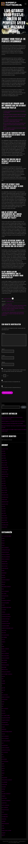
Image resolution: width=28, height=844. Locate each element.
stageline (3, 796)
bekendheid (20, 305)
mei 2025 (4, 483)
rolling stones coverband (7, 779)
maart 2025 (4, 488)
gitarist (5, 306)
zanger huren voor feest (6, 830)
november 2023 (5, 524)
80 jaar (3, 542)
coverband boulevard (6, 616)
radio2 (3, 770)
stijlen (5, 309)
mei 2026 (4, 455)
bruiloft (3, 605)
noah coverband (5, 736)
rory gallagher (4, 782)
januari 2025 (4, 492)
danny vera (4, 630)
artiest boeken (4, 561)
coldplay (3, 612)
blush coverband (5, 591)
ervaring (24, 305)
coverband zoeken (5, 625)
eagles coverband (5, 648)
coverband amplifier (6, 614)
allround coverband (6, 556)
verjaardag (4, 818)
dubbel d (3, 641)
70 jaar (3, 540)
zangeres (3, 832)
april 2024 (4, 513)
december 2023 (5, 522)
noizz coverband (5, 738)
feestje (3, 306)
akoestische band (5, 552)
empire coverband (5, 658)
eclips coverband (5, 653)
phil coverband (5, 752)
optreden (16, 308)
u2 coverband (4, 814)
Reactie (3, 333)
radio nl (3, 768)
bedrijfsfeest (4, 572)
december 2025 (5, 467)
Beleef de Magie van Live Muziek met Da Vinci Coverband (13, 421)
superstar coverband (6, 800)
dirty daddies (4, 637)
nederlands (4, 729)
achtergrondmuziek (6, 549)
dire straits (4, 632)
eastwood (4, 651)
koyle (3, 704)
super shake (4, 798)
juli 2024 (3, 506)
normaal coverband (6, 740)
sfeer (2, 309)
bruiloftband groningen (6, 607)
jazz (2, 692)
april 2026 (4, 458)
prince (3, 756)
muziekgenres (8, 308)
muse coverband (5, 724)
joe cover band (5, 694)
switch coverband (5, 805)
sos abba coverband (6, 793)
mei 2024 (4, 510)
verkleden (3, 821)
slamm (3, 791)
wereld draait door (5, 823)
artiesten (15, 305)
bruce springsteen (5, 602)
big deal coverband (6, 579)
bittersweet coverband (6, 586)
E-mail (3, 355)
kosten (3, 701)
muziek (3, 308)
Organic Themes (17, 842)
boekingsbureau (5, 595)
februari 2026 (4, 462)
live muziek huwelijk (6, 715)
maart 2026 (4, 460)
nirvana (3, 733)
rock (3, 775)
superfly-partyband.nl (14, 4)
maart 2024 (4, 515)
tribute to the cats (5, 809)
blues (3, 588)
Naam (3, 349)
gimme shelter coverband (7, 674)
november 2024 (5, 497)
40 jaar (3, 538)
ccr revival (4, 609)
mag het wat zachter (6, 717)
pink (2, 754)
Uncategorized (9, 304)
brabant (3, 598)
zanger (3, 828)
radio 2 (3, 766)
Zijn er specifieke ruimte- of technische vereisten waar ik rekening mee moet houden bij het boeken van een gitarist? (14, 125)
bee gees (3, 575)
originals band (5, 745)
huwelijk (3, 680)
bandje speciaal (5, 568)
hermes (3, 676)
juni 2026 (4, 453)
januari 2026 (4, 464)
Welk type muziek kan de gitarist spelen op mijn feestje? (15, 114)
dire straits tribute (5, 634)
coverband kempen (6, 618)
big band (3, 577)
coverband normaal (6, 623)
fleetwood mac (5, 669)
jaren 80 (3, 687)
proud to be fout (5, 761)
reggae (3, 772)
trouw (3, 812)
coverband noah (5, 621)
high (2, 678)
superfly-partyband (7, 298)
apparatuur (11, 305)
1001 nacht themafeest (6, 536)
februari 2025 (4, 490)
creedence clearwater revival (7, 628)
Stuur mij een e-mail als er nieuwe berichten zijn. (11, 387)
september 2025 (5, 474)
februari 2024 (4, 517)
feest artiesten (4, 660)
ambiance (6, 305)
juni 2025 (4, 481)
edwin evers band (5, 655)
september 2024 (5, 501)
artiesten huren (5, 563)
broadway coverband (6, 600)
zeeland (3, 835)
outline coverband (5, 747)
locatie (22, 306)
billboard (3, 582)
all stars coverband (6, 554)
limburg (3, 710)
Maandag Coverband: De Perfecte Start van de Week (12, 423)
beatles (3, 570)
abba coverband (5, 547)
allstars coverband (5, 559)
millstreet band (5, 722)
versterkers (12, 309)
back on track (4, 566)
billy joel (3, 584)
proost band (4, 759)
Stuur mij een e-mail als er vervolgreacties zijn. (11, 381)
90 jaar (3, 545)
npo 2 (3, 743)
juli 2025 (3, 478)
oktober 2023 (4, 527)
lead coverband (5, 708)
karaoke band (4, 699)
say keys (3, 789)
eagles (3, 646)
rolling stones (4, 777)
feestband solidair (5, 664)
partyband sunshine (6, 750)
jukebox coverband (6, 697)
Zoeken (3, 404)
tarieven (8, 309)
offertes (12, 308)
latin (2, 706)
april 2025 (4, 485)
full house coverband (6, 671)
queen (3, 763)
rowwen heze (4, 784)
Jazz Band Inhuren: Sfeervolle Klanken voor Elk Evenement (13, 312)
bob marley (4, 593)
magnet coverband (6, 720)
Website (3, 362)
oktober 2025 (4, 471)
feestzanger (4, 667)
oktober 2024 (4, 499)
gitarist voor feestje (11, 306)
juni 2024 (4, 508)
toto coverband (5, 807)
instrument (18, 306)
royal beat (4, 786)
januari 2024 (4, 520)
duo (2, 644)
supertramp (4, 802)
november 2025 (5, 469)
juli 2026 (3, 451)
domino (3, 639)
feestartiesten (4, 662)
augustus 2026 (5, 448)
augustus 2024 (5, 504)
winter (3, 825)
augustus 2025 (5, 476)
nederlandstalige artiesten (7, 731)
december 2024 (5, 494)
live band (3, 713)
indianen (3, 683)
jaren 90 (3, 690)
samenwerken (21, 308)
